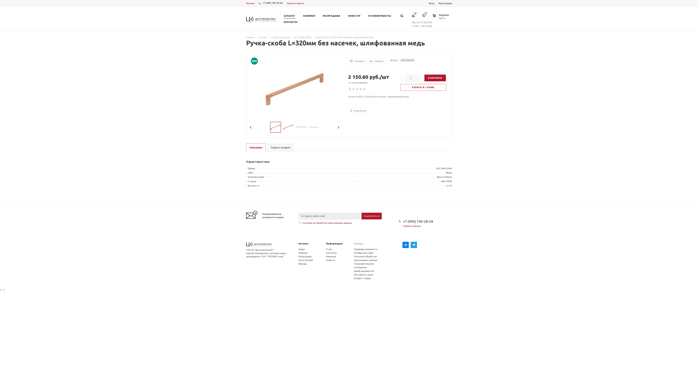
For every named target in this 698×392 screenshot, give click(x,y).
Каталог (303, 243)
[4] (361, 89)
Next (338, 127)
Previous (250, 127)
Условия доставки (363, 253)
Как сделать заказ (363, 274)
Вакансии (331, 256)
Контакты (331, 253)
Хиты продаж (305, 260)
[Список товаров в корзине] (441, 17)
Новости (330, 260)
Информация (334, 243)
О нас (329, 249)
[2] (354, 89)
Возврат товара (362, 278)
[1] (350, 89)
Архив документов (364, 271)
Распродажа (305, 256)
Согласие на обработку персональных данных (327, 223)
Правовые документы (365, 249)
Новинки (302, 253)
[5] (364, 89)
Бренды (302, 264)
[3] (357, 89)
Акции (301, 249)
